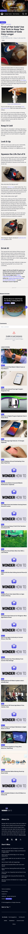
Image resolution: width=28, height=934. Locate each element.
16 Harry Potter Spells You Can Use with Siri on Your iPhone (13, 859)
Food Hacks (14, 7)
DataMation (11, 920)
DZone (14, 924)
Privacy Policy (5, 891)
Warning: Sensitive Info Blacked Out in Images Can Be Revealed (14, 880)
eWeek (5, 920)
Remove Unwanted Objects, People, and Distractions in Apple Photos (14, 851)
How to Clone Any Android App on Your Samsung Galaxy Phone (13, 855)
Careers (6, 898)
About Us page (22, 834)
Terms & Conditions (6, 889)
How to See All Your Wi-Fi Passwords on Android (12, 848)
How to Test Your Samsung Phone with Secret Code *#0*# (13, 869)
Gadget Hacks (10, 10)
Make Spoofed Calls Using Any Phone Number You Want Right (13, 876)
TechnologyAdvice (12, 917)
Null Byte (23, 10)
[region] (14, 96)
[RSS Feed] (20, 839)
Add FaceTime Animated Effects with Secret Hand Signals (13, 865)
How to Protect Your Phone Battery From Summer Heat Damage (12, 659)
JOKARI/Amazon (17, 104)
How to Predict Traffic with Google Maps (11, 862)
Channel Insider (20, 920)
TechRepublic (22, 917)
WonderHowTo (3, 10)
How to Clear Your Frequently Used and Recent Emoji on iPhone (14, 873)
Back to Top (5, 907)
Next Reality (17, 10)
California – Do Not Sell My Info (9, 896)
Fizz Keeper (24, 80)
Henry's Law (11, 187)
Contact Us (4, 893)
